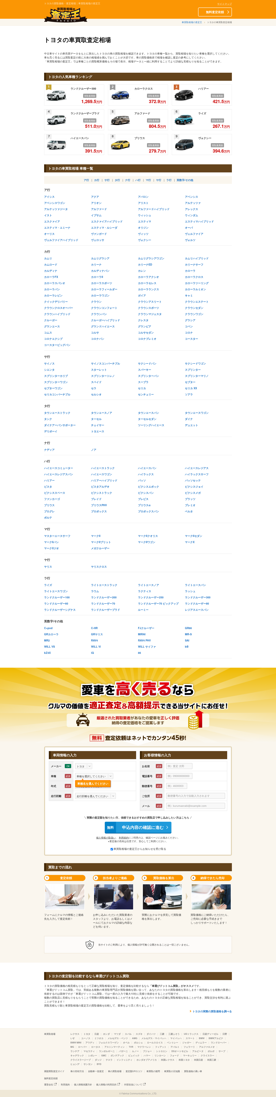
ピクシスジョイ (194, 486)
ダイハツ (151, 1034)
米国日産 (198, 1059)
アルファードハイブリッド (154, 209)
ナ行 (127, 180)
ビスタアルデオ (100, 486)
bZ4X (47, 653)
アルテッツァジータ (56, 209)
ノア (93, 449)
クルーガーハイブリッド (105, 320)
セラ (93, 388)
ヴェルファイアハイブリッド (61, 240)
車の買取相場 (114, 1071)
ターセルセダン (147, 419)
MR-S (188, 634)
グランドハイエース (103, 326)
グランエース (52, 326)
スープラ (143, 382)
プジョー (147, 1051)
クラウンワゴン (194, 314)
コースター (191, 338)
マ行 (148, 180)
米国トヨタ (184, 1059)
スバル (128, 1034)
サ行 (107, 180)
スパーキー (144, 369)
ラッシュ (190, 591)
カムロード (50, 264)
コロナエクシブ (53, 338)
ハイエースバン (147, 468)
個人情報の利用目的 (106, 1084)
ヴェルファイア (194, 234)
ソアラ (189, 394)
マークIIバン (51, 542)
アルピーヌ (198, 1051)
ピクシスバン (146, 493)
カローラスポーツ (101, 283)
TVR (131, 1046)
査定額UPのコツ (134, 1071)
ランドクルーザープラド (105, 609)
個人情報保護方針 (83, 1084)
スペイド (96, 382)
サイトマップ (224, 3)
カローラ (190, 270)
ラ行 (169, 180)
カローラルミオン (195, 289)
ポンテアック (117, 1055)
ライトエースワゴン (56, 591)
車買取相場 (49, 1034)
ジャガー (186, 1042)
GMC (103, 1055)
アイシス (49, 196)
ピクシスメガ (193, 493)
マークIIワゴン (146, 542)
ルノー (135, 1051)
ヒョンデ (74, 1064)
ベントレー (172, 1042)
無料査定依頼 (215, 12)
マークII (95, 536)
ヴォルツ (190, 240)
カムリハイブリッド (197, 258)
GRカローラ (51, 634)
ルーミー (143, 609)
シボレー (92, 1055)
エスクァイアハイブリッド (107, 221)
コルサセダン (146, 332)
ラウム (95, 591)
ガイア (142, 295)
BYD (99, 1064)
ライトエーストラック (104, 585)
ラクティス (144, 591)
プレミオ (190, 505)
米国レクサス (167, 1059)
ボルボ (211, 1051)
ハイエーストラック (103, 468)
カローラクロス (194, 277)
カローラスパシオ (54, 283)
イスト (48, 215)
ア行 (86, 180)
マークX (190, 542)
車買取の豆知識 (172, 1071)
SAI (187, 640)
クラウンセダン (194, 308)
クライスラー (207, 1055)
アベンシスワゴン (54, 203)
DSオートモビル (179, 1051)
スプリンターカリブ (56, 376)
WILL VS (49, 646)
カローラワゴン (100, 295)
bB (187, 646)
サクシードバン (147, 363)
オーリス (49, 234)
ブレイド (96, 499)
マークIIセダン (193, 536)
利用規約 (124, 837)
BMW (201, 1038)
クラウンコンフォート (104, 308)
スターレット (99, 369)
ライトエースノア (148, 585)
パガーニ (123, 1051)
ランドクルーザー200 (104, 597)
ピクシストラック (101, 493)
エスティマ (144, 221)
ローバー (82, 1046)
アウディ (89, 1042)
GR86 (188, 628)
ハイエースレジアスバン (58, 474)
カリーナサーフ (194, 264)
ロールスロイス (155, 1042)
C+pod (48, 628)
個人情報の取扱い (106, 837)
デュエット (191, 425)
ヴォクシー (144, 240)
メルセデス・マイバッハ (153, 1038)
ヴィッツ (143, 234)
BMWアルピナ (216, 1038)
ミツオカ (98, 1038)
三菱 (162, 1034)
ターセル (96, 419)
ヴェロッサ (97, 240)
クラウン (96, 301)
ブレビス (143, 499)
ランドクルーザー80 (197, 603)
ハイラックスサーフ (197, 474)
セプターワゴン (53, 388)
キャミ (189, 295)
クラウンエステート (197, 301)
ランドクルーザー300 (197, 597)
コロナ (189, 332)
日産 (96, 1034)
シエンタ (49, 369)
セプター (190, 382)
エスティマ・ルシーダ (104, 227)
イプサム (96, 215)
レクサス (74, 1034)
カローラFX (51, 277)
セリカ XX (191, 388)
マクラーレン (144, 1046)
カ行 (96, 180)
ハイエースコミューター (58, 468)
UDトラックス (191, 1034)
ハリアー (49, 480)
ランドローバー (219, 1042)
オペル (126, 1042)
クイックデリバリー (56, 301)
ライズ (48, 585)
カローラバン (52, 289)
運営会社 (48, 1084)
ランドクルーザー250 (151, 597)
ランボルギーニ (107, 1051)
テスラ (109, 1059)
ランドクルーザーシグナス (60, 609)
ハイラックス (146, 474)
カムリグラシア (100, 258)
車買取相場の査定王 (192, 22)
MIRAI (142, 634)
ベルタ (189, 511)
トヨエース (97, 431)
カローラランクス (148, 289)
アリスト (143, 203)
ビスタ (48, 486)
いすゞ (73, 1038)
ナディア (49, 449)
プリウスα (144, 505)
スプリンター (193, 369)
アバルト (174, 1046)
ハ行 (138, 180)
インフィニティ (124, 1059)
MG (72, 1046)
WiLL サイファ (147, 646)
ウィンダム (191, 215)
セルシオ (96, 394)
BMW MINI (75, 1042)
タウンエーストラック (57, 413)
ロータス (95, 1046)
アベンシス (191, 196)
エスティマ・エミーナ (57, 227)
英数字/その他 (185, 180)
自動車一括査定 (96, 1071)
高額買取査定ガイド (54, 1071)
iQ (92, 653)
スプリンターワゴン (56, 382)
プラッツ (190, 499)
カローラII (97, 277)
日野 (224, 1034)
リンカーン (160, 1055)
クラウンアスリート (150, 301)
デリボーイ (50, 431)
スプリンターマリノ (197, 376)
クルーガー (50, 320)
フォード (174, 1055)
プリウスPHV (99, 505)
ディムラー (201, 1042)
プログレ (49, 511)
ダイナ (189, 419)
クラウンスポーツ (148, 308)
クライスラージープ (80, 1059)
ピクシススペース (54, 493)
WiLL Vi (96, 646)
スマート (190, 1038)
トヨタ (87, 1034)
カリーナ (96, 264)
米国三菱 (211, 1059)
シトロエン (161, 1051)
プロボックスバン (148, 511)
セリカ (142, 388)
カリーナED (145, 264)
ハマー (147, 1055)
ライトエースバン (195, 585)
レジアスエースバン (197, 609)
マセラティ (89, 1051)
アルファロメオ (207, 1046)
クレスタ (143, 320)
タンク (48, 419)
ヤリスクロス (99, 566)
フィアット (160, 1046)
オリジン (143, 227)
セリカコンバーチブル (57, 394)
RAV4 (94, 640)
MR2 (47, 640)
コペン (189, 326)
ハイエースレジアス (197, 468)
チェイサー (97, 425)
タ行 (117, 180)
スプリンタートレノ (103, 376)
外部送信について (133, 1084)
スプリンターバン (148, 376)
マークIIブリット (101, 542)
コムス (48, 332)
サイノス (49, 363)
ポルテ (48, 517)
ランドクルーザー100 (57, 597)
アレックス (191, 209)
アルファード (99, 209)
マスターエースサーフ (57, 536)
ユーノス (85, 1038)
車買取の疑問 (153, 1071)
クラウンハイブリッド (57, 314)
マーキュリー (190, 1055)
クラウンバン (99, 314)
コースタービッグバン (57, 345)
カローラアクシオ (148, 277)
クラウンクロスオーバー (58, 308)
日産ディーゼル (210, 1034)
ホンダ (106, 1034)
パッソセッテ (193, 480)
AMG (134, 1038)
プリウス (49, 505)
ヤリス (48, 566)
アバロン (143, 196)
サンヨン (88, 1064)
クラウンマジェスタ (150, 314)
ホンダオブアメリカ (146, 1059)
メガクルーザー (100, 548)
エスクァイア (52, 221)
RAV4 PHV (144, 640)
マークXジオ (51, 548)
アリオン (96, 203)
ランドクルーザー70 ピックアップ (158, 603)
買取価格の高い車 (193, 1071)
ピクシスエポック (148, 486)
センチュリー (146, 394)
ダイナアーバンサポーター (60, 425)
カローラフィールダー (104, 289)
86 (139, 653)
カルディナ (50, 270)
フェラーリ (189, 1046)
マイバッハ (176, 1038)
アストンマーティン (114, 1046)
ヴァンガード (99, 234)
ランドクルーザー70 (103, 603)
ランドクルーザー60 (56, 603)
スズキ (139, 1034)
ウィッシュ (144, 215)
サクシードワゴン (195, 363)
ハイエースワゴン (101, 474)
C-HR (94, 628)
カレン (142, 270)
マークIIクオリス (148, 536)
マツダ (117, 1034)
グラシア (190, 320)
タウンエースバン (148, 413)
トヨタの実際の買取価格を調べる (212, 1011)
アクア (95, 196)
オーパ (189, 227)
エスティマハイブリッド (199, 221)
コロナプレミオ (147, 338)
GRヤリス (97, 634)
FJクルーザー (146, 628)
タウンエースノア (101, 413)
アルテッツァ (193, 203)
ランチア (74, 1051)
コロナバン (97, 338)
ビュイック (134, 1055)
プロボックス (99, 511)
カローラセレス (147, 283)
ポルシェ (138, 1042)
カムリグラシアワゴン (151, 258)
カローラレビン (53, 295)
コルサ (95, 332)
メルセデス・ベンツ (118, 1038)
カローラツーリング (197, 283)
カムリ (48, 258)
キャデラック (77, 1055)
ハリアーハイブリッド (104, 480)
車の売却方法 (77, 1071)
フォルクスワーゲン (109, 1042)
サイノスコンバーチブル (105, 363)
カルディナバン (100, 270)
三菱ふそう (174, 1034)
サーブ (222, 1051)
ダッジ (98, 1059)
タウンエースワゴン (197, 413)
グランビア (144, 326)
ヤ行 (158, 180)
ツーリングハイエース (151, 425)
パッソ (142, 480)
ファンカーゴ (52, 499)
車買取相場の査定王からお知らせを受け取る (140, 849)
